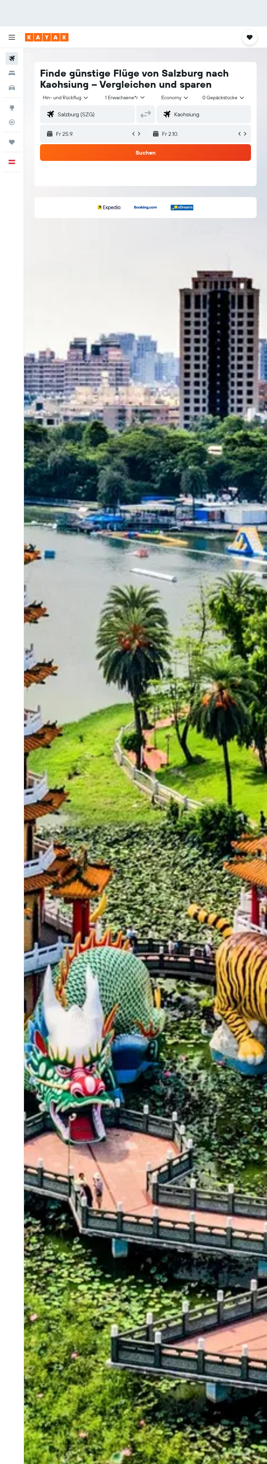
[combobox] (175, 97)
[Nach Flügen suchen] (12, 58)
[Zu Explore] (12, 108)
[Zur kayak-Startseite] (46, 37)
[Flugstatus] (12, 122)
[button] (11, 37)
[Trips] (12, 142)
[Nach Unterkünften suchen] (12, 73)
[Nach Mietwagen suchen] (12, 88)
